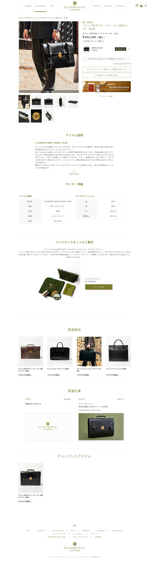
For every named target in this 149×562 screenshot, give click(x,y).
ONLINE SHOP (40, 6)
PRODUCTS (29, 18)
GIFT (52, 6)
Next (76, 57)
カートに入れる (98, 287)
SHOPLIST (108, 6)
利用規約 (98, 537)
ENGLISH (96, 557)
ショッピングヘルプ (58, 534)
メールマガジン (77, 534)
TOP (74, 526)
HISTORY (96, 6)
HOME (21, 18)
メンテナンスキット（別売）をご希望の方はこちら (106, 69)
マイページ (94, 534)
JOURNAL (28, 6)
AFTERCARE (120, 6)
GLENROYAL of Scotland (74, 6)
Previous (21, 57)
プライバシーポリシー (80, 537)
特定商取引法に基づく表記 (57, 537)
